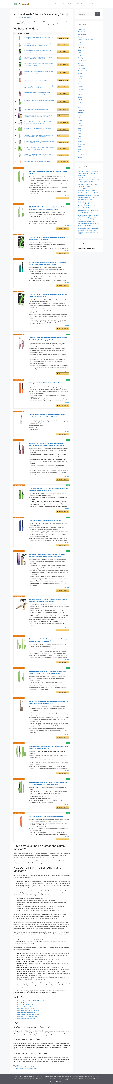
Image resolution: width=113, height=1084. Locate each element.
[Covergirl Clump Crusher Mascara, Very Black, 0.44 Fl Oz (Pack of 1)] (20, 38)
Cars (79, 50)
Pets (79, 123)
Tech (79, 139)
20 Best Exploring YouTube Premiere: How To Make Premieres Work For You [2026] (88, 223)
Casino (80, 52)
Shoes (80, 133)
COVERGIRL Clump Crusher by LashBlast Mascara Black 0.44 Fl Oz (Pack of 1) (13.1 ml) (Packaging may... (47, 672)
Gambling (81, 89)
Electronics (81, 68)
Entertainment (82, 71)
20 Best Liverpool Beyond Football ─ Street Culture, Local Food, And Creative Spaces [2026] (88, 180)
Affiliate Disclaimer (93, 4)
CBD (79, 55)
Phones (80, 126)
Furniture (80, 84)
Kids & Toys (81, 110)
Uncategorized (82, 154)
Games (80, 92)
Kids (79, 107)
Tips (79, 146)
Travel (80, 152)
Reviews (17, 1065)
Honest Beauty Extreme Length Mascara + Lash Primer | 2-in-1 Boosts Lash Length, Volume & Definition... (48, 416)
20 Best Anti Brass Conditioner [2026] (25, 1066)
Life (79, 118)
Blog (63, 4)
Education (81, 65)
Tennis (80, 141)
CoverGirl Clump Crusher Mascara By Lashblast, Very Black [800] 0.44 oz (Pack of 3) (49, 295)
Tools (79, 149)
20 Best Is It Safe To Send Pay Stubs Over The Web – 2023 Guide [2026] (87, 186)
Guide (80, 97)
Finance (80, 76)
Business (81, 45)
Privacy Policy (81, 4)
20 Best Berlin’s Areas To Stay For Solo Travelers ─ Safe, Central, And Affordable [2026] (88, 197)
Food (79, 81)
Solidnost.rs (59, 1081)
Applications (82, 32)
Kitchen (80, 112)
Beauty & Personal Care (85, 39)
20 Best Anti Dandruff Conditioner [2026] (25, 1068)
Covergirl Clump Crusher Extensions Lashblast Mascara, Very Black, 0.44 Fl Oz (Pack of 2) (47, 640)
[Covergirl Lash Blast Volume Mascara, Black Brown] (20, 161)
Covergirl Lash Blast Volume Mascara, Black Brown (37, 161)
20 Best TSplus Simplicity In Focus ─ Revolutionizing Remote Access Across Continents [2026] (88, 217)
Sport (79, 136)
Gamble (80, 86)
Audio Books (82, 34)
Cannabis (81, 47)
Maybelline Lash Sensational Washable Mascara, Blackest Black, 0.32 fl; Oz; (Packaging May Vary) (48, 339)
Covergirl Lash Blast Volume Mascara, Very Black (36, 80)
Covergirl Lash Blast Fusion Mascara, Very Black (36, 109)
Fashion (80, 73)
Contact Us (71, 4)
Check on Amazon (63, 38)
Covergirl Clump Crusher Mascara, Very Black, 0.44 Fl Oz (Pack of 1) (48, 172)
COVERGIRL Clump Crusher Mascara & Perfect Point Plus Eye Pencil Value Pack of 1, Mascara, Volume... (48, 783)
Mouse (80, 120)
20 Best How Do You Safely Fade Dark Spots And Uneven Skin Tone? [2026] (88, 173)
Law (79, 115)
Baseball (80, 37)
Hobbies (80, 102)
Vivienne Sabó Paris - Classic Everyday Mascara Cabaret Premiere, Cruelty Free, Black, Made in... (48, 600)
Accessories (81, 29)
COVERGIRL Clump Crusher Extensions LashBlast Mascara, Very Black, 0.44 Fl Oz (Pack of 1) (48, 489)
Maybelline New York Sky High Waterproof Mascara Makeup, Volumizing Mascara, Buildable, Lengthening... (47, 444)
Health (80, 99)
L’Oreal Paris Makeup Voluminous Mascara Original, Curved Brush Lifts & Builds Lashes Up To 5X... (48, 702)
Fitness (80, 79)
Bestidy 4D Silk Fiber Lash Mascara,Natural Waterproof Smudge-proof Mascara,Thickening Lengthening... (47, 555)
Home (50, 4)
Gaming (80, 94)
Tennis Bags (82, 144)
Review (57, 4)
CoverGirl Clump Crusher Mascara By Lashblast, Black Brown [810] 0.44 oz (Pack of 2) (47, 238)
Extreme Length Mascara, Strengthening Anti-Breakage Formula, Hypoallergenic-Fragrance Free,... (47, 263)
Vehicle (80, 157)
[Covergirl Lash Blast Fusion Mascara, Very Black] (20, 109)
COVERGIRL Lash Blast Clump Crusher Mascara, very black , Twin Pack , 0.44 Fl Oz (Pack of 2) (49, 747)
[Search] (97, 14)
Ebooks (80, 63)
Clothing (80, 58)
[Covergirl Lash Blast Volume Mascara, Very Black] (20, 80)
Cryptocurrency (82, 60)
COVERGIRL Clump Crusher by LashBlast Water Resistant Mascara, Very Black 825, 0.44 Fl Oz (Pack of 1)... (48, 208)
